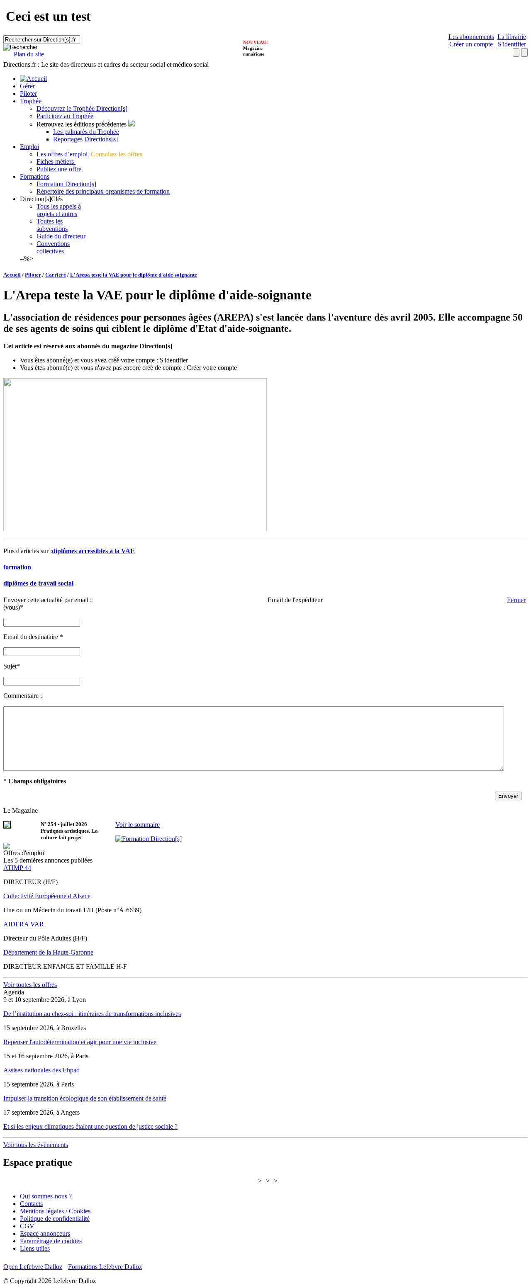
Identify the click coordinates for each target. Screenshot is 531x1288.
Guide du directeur (61, 236)
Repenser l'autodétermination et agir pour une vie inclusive (79, 1041)
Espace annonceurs (45, 1233)
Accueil (12, 275)
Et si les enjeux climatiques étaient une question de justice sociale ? (90, 1126)
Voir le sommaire (137, 824)
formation (17, 567)
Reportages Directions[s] (85, 139)
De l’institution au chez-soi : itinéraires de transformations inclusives (92, 1013)
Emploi (29, 146)
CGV (27, 1226)
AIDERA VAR (23, 924)
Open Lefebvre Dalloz (32, 1266)
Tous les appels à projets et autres (59, 210)
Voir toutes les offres (30, 984)
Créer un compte (471, 44)
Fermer (516, 599)
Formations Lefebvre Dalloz (105, 1266)
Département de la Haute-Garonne (48, 952)
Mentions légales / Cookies (55, 1211)
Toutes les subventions (52, 225)
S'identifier (511, 44)
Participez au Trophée (65, 115)
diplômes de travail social (38, 583)
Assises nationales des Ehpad (41, 1070)
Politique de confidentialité (55, 1218)
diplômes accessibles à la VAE (93, 550)
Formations (34, 176)
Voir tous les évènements (35, 1144)
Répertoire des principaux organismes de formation (103, 191)
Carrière (55, 275)
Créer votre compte (212, 367)
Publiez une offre (59, 169)
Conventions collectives (53, 247)
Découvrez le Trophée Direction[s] (82, 108)
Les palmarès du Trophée (86, 131)
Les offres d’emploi (63, 154)
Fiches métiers (56, 161)
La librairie (511, 36)
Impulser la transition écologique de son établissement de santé (84, 1098)
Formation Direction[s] (66, 183)
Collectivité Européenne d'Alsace (46, 895)
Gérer (27, 86)
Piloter (28, 93)
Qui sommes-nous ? (46, 1196)
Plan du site (29, 54)
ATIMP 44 (17, 867)
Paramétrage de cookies (51, 1240)
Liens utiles (35, 1248)
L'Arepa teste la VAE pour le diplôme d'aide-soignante (133, 275)
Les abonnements (471, 36)
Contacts (31, 1203)
